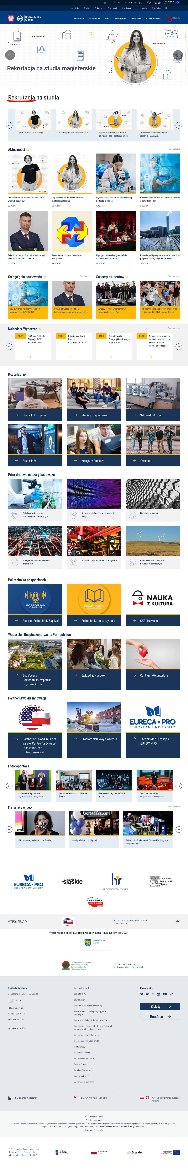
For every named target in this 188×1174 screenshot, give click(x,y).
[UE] (170, 3)
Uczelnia (143, 8)
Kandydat (75, 8)
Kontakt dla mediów (17, 1033)
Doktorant (99, 8)
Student (87, 8)
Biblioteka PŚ (80, 998)
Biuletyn (156, 1011)
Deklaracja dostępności (94, 1135)
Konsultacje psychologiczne (86, 1040)
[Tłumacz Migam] (150, 3)
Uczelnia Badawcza (82, 1075)
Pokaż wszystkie (174, 149)
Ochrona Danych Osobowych (86, 1045)
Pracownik (112, 8)
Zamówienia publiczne (84, 1086)
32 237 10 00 (18, 1005)
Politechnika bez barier (84, 1063)
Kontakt (157, 2)
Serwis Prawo (80, 1069)
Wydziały (156, 8)
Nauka (108, 18)
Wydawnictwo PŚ (81, 1081)
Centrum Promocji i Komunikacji (88, 1010)
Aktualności (136, 18)
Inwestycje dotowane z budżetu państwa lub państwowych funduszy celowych (93, 1032)
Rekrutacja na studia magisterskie (47, 68)
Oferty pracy (79, 1051)
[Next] (179, 125)
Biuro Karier (79, 1004)
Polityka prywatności (94, 1125)
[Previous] (9, 125)
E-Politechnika (153, 18)
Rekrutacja (79, 18)
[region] (94, 55)
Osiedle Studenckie (82, 1057)
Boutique (156, 1021)
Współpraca (120, 18)
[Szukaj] (166, 8)
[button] (94, 55)
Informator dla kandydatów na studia (90, 1025)
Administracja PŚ (81, 993)
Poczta (105, 2)
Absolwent (126, 8)
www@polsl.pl (140, 1131)
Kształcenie (94, 18)
